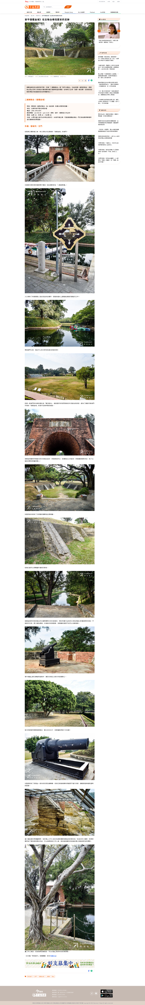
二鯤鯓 (48, 976)
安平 (36, 976)
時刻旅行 (29, 976)
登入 (114, 1)
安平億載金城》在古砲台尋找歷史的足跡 (52, 15)
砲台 (53, 976)
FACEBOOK (102, 1)
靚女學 (32, 15)
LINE (109, 1)
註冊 (118, 1)
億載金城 (41, 976)
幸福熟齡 (27, 15)
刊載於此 (53, 956)
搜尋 (68, 7)
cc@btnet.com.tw (62, 996)
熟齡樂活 (38, 15)
